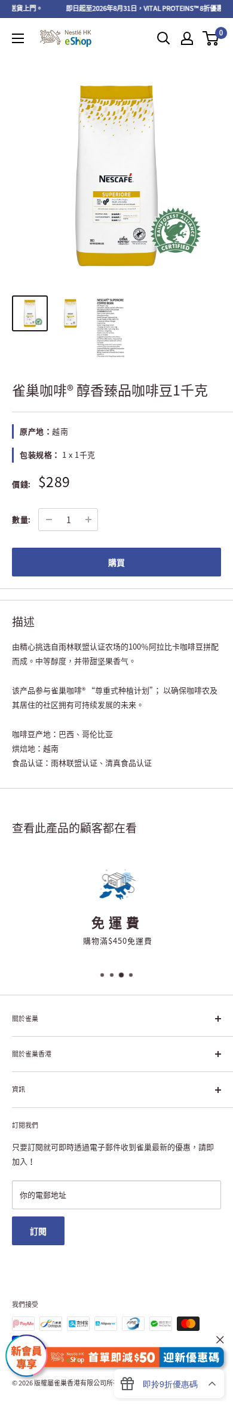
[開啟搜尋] (163, 38)
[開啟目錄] (18, 38)
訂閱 (38, 1231)
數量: (21, 519)
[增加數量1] (88, 519)
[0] (211, 38)
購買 (116, 562)
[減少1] (49, 519)
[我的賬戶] (187, 38)
